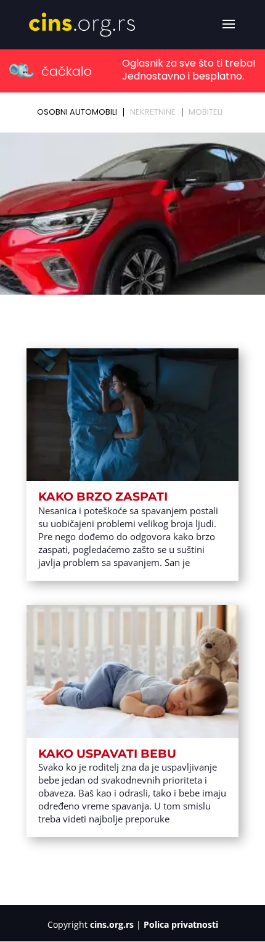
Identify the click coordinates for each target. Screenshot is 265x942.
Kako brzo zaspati (103, 496)
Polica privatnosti (181, 924)
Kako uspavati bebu (107, 754)
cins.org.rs (112, 924)
